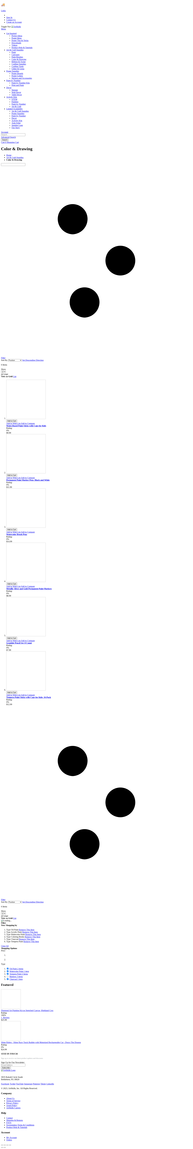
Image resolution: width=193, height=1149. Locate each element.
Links (3, 11)
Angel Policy (11, 1105)
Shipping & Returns (14, 1120)
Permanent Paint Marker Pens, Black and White (28, 480)
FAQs (8, 1123)
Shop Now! (48, 4)
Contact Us (11, 20)
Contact (9, 1118)
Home (8, 155)
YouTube (20, 1084)
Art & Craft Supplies (15, 157)
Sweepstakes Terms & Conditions (20, 1125)
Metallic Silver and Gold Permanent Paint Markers (29, 589)
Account (4, 132)
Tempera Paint (18, 974)
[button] (13, 423)
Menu (3, 29)
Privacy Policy (12, 1103)
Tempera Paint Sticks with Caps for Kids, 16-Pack (28, 697)
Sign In (9, 17)
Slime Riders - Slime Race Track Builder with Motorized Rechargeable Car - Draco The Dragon (41, 1042)
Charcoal (16, 979)
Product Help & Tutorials (16, 1127)
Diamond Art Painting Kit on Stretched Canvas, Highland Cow (27, 1010)
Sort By (4, 360)
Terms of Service (13, 1101)
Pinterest (36, 1084)
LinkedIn (50, 1084)
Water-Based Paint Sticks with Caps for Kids (26, 426)
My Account (11, 1137)
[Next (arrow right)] (5, 1147)
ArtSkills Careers (13, 1108)
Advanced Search (8, 137)
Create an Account (14, 22)
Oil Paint (16, 969)
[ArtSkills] (16, 27)
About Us (10, 1098)
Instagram (28, 1084)
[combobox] (13, 134)
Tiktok (43, 1084)
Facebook (5, 1084)
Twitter (13, 1084)
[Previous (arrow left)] (2, 1147)
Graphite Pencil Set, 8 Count (19, 643)
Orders (9, 1140)
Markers (16, 976)
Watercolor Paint (19, 971)
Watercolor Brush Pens (16, 534)
